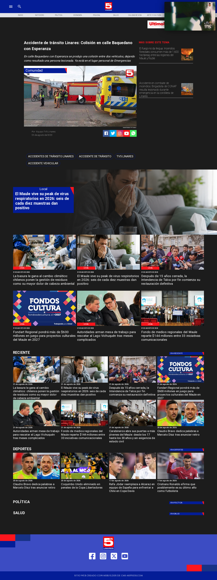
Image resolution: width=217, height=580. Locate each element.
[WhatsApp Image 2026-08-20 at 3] (44, 325)
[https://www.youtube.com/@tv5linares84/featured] (126, 133)
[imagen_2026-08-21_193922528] (44, 269)
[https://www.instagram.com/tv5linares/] (119, 133)
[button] (51, 156)
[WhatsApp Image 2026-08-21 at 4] (172, 325)
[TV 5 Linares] (19, 10)
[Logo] (108, 10)
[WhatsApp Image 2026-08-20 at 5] (108, 325)
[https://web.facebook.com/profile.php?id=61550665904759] (92, 566)
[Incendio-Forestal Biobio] (187, 60)
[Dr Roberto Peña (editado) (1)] (108, 269)
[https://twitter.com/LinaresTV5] (114, 566)
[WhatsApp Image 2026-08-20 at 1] (172, 269)
